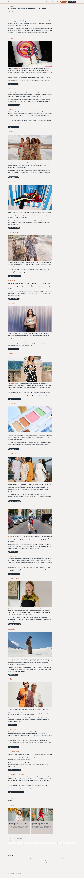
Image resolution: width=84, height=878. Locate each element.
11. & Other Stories (13, 454)
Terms (62, 867)
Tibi (9, 709)
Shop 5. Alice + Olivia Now (13, 227)
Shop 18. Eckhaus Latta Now (14, 769)
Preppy (60, 842)
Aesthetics (52, 1)
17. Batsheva (12, 729)
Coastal (35, 842)
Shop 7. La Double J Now (13, 298)
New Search (72, 1)
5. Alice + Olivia (12, 182)
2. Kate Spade (12, 88)
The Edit (48, 1)
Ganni (9, 536)
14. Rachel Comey (13, 578)
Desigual (18, 68)
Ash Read (10, 13)
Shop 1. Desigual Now (12, 84)
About (58, 1)
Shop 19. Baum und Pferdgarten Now (15, 792)
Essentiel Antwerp (40, 20)
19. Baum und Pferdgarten (16, 774)
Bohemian (53, 842)
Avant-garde (67, 842)
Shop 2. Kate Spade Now (13, 104)
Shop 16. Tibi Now (12, 724)
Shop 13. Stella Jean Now (13, 574)
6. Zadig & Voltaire (13, 232)
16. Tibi (10, 679)
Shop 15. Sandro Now (12, 674)
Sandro (9, 659)
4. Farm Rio (11, 132)
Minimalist (20, 842)
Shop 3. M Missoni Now (13, 127)
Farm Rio (10, 162)
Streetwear (28, 842)
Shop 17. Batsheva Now (13, 747)
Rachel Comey (11, 609)
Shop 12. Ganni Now (12, 551)
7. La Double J (12, 281)
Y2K (40, 842)
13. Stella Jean (12, 556)
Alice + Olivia (18, 212)
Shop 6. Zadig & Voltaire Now (14, 276)
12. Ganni (11, 506)
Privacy (62, 866)
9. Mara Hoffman (13, 353)
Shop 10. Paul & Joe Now (13, 449)
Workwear (46, 842)
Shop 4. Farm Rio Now (12, 177)
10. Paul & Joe (12, 403)
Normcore (75, 842)
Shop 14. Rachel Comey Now (14, 624)
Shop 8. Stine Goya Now (13, 348)
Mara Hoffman (11, 383)
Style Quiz (63, 1)
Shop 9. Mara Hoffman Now (14, 399)
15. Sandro (11, 629)
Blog (62, 858)
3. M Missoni (12, 109)
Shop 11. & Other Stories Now (14, 501)
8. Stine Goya (12, 303)
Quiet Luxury (12, 842)
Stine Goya (20, 333)
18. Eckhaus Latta (13, 752)
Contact (63, 864)
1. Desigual (11, 38)
